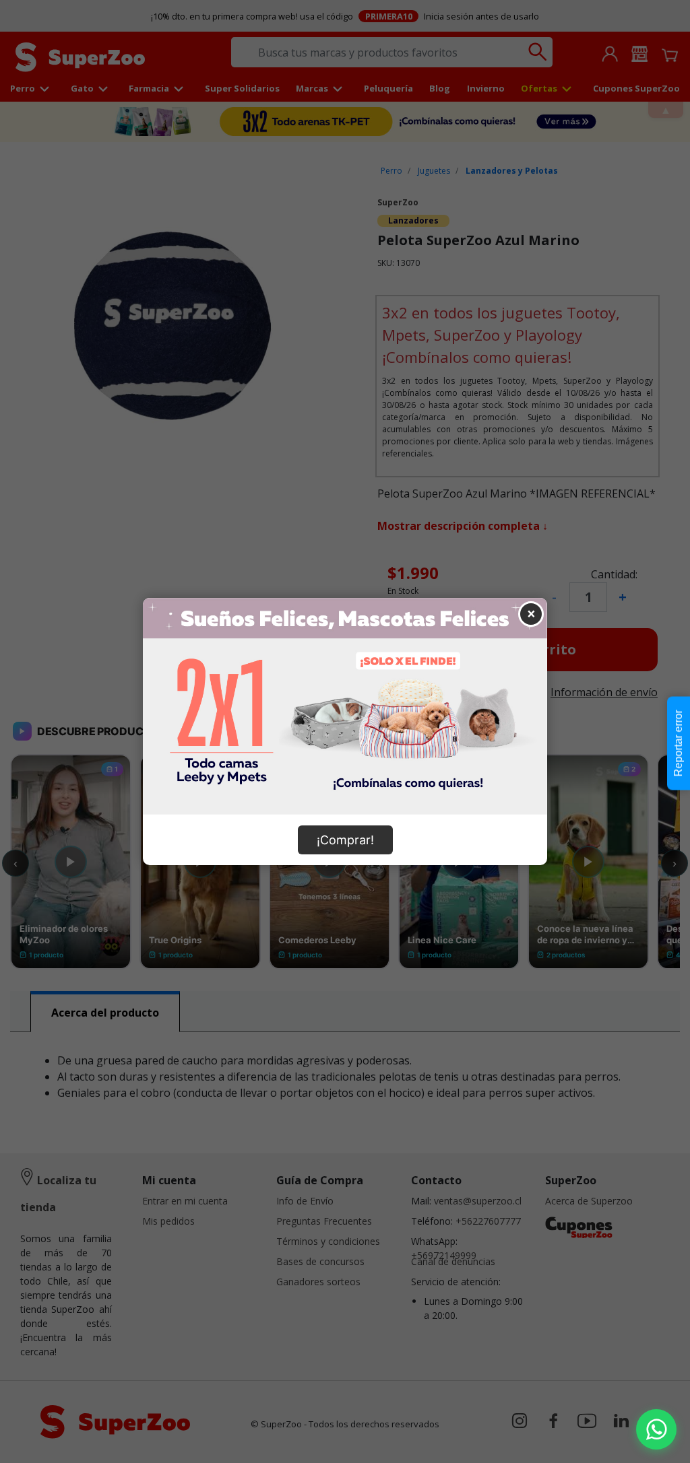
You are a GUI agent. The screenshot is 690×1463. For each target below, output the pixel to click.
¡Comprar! (345, 840)
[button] (656, 1429)
